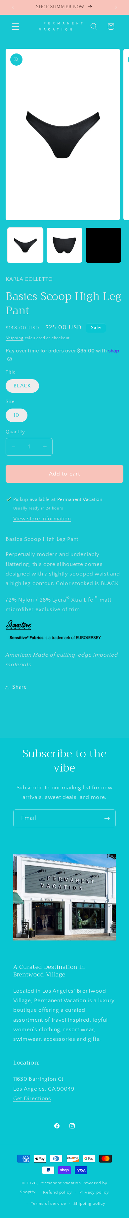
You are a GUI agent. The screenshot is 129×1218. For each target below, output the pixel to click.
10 (16, 415)
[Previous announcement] (13, 7)
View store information (42, 519)
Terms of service (48, 1203)
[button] (15, 26)
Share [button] (19, 687)
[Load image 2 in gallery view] (64, 245)
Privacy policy (94, 1192)
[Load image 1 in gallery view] (25, 245)
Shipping (14, 338)
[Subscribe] (107, 818)
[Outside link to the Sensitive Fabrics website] (19, 630)
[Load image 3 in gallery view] (103, 245)
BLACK (22, 386)
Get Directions (32, 1098)
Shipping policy (89, 1203)
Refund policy (57, 1192)
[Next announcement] (116, 7)
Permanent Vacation (60, 1183)
